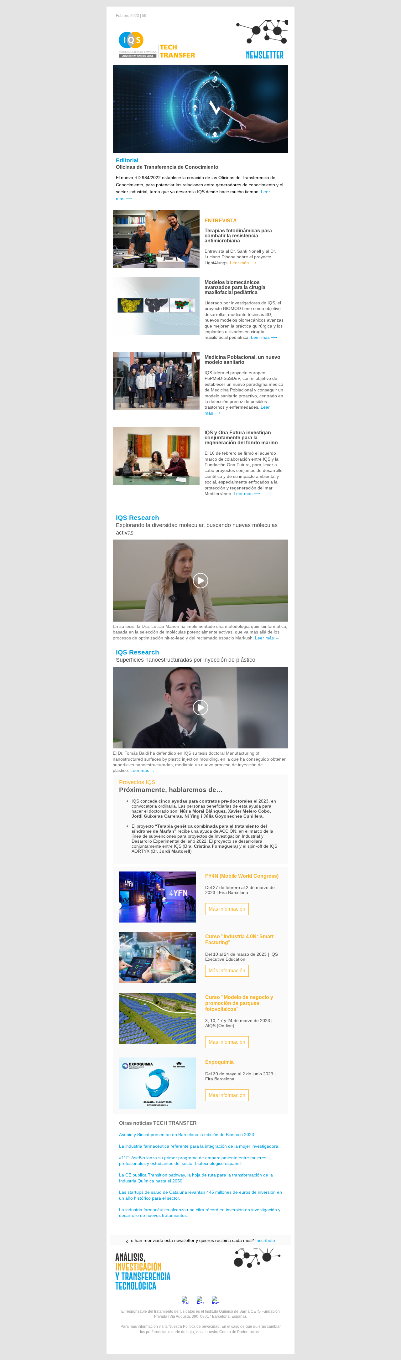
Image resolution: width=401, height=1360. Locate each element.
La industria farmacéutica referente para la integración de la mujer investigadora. (199, 1146)
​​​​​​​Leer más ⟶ (247, 493)
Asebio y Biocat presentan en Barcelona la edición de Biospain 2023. (187, 1134)
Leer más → (267, 637)
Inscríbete (265, 1240)
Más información (227, 909)
